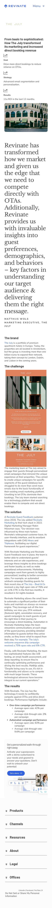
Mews (31, 540)
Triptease (9, 543)
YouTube (37, 890)
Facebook (29, 890)
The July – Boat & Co (34, 584)
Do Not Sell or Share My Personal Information (22, 895)
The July (8, 342)
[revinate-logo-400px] (15, 5)
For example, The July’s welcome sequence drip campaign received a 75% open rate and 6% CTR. (24, 642)
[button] (26, 810)
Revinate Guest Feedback (20, 516)
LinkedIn (22, 890)
